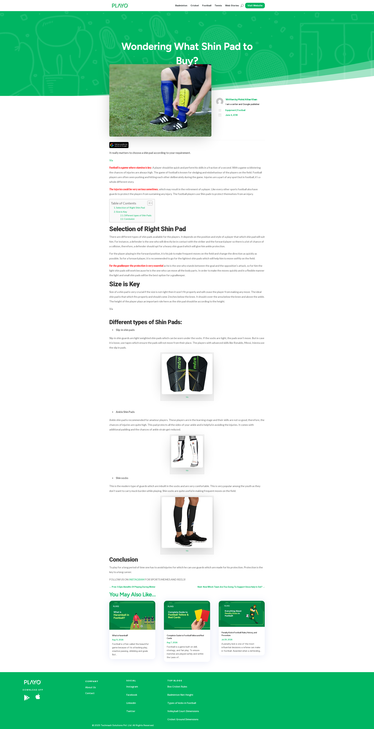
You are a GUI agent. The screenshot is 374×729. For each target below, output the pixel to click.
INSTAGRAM (136, 579)
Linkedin (131, 703)
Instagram (132, 686)
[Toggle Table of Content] (148, 203)
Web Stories (232, 5)
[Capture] (60, 706)
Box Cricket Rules (177, 686)
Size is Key (121, 211)
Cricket (195, 5)
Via (111, 160)
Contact (90, 693)
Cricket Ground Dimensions (182, 719)
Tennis (218, 5)
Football (206, 5)
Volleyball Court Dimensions (183, 711)
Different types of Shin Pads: (138, 215)
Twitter (130, 711)
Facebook (131, 694)
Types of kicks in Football (181, 703)
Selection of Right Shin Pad (130, 207)
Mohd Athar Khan (247, 99)
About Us (90, 687)
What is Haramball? (120, 635)
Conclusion (129, 219)
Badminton (181, 5)
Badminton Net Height (180, 694)
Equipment (230, 110)
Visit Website (255, 5)
